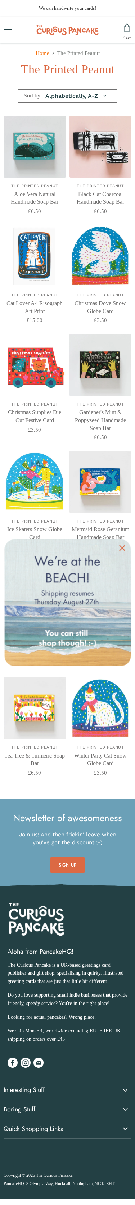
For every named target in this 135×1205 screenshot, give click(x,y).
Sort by (32, 95)
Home (42, 53)
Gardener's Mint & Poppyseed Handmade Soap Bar (100, 420)
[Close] (122, 547)
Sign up (68, 865)
